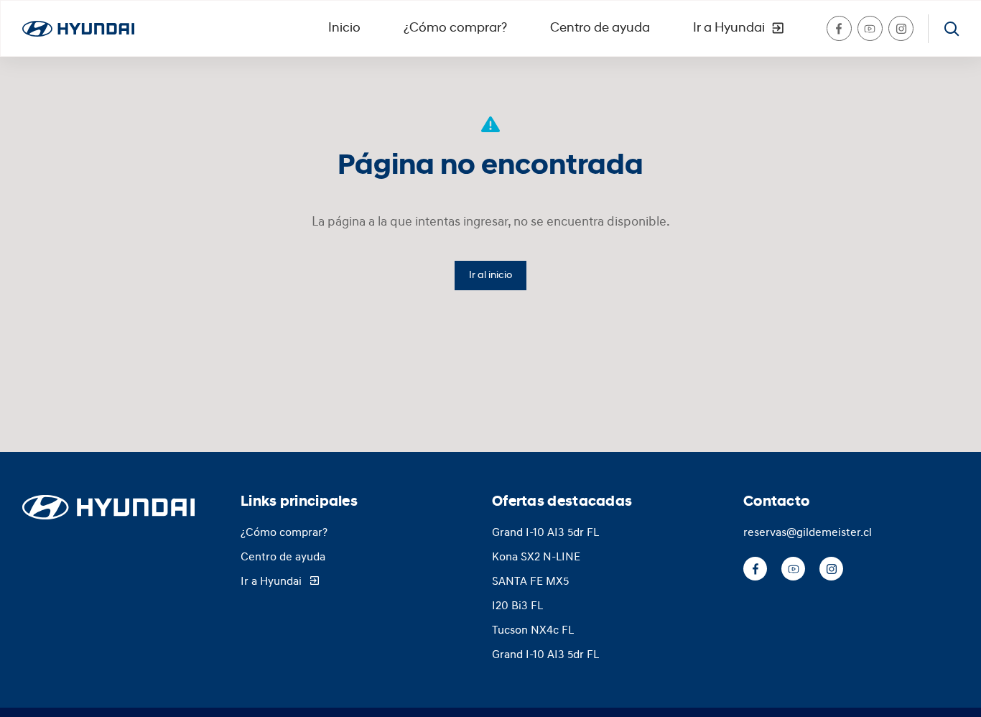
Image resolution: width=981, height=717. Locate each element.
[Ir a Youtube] (870, 28)
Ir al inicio (490, 275)
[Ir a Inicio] (78, 29)
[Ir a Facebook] (839, 28)
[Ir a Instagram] (900, 28)
